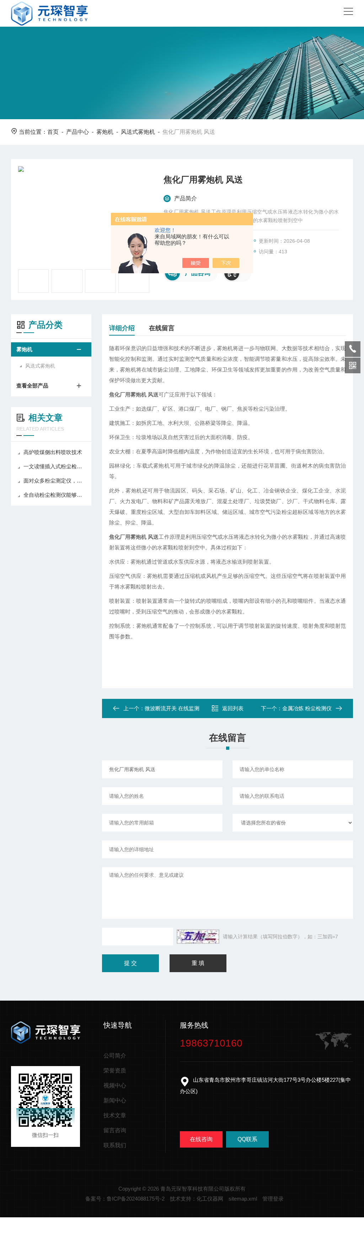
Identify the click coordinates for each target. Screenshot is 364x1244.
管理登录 (273, 1199)
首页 (53, 132)
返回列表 (232, 708)
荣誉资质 (114, 1071)
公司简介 (114, 1056)
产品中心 (77, 132)
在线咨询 (201, 1139)
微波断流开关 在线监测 (172, 708)
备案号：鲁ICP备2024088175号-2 (125, 1199)
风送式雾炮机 (138, 132)
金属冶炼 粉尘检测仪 (307, 708)
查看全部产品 (32, 386)
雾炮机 (104, 132)
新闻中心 (114, 1100)
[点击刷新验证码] (198, 936)
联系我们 (114, 1145)
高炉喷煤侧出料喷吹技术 (52, 452)
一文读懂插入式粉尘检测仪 (54, 466)
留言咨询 (114, 1130)
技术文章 (114, 1115)
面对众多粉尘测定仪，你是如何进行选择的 (54, 481)
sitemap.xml (243, 1199)
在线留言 (162, 328)
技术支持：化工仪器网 (196, 1199)
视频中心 (114, 1085)
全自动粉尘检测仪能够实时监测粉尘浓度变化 (54, 495)
